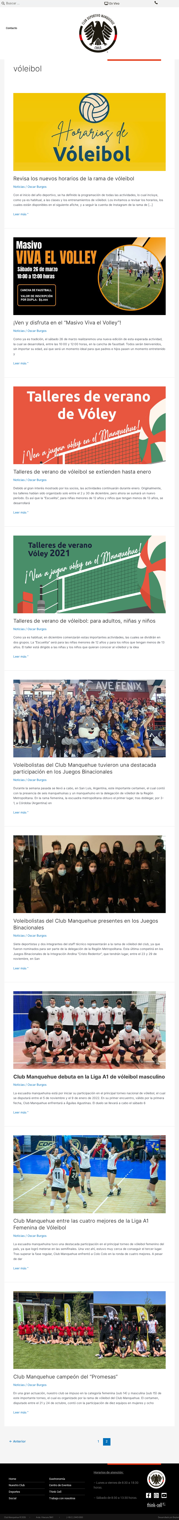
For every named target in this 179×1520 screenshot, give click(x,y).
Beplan (176, 1517)
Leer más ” (20, 214)
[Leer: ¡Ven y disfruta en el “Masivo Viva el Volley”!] (89, 276)
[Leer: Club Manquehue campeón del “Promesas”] (89, 1330)
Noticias (19, 186)
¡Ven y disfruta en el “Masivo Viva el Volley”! (67, 322)
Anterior (17, 1441)
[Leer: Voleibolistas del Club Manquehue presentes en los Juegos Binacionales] (89, 874)
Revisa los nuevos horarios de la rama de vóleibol (73, 178)
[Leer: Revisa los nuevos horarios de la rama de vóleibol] (89, 131)
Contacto (11, 28)
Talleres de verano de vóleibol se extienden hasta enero (82, 472)
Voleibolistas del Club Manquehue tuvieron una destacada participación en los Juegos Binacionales (84, 768)
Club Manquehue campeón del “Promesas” (65, 1377)
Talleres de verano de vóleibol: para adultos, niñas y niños (84, 621)
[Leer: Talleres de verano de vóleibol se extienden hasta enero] (89, 425)
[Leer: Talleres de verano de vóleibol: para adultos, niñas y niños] (89, 574)
